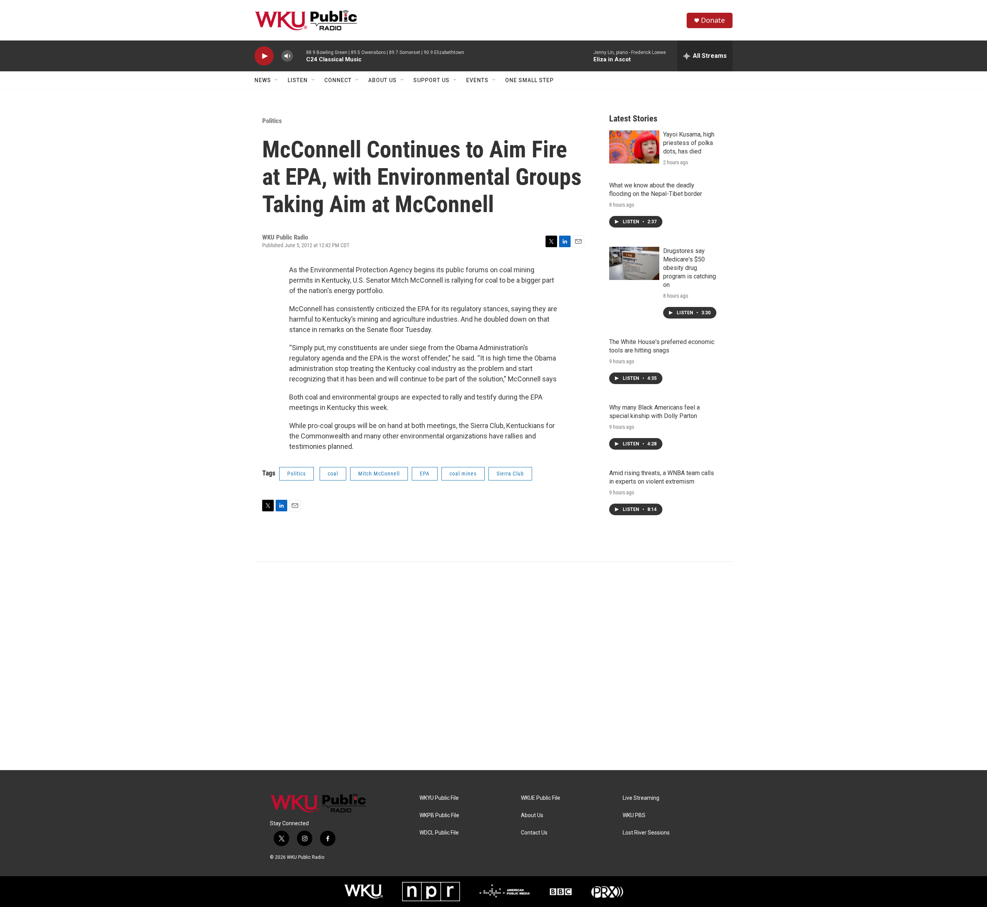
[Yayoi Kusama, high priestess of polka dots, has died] (634, 147)
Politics (272, 121)
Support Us (431, 80)
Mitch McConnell (379, 473)
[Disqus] (493, 666)
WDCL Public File (439, 833)
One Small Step (529, 80)
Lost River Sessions (646, 833)
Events (477, 80)
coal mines (463, 473)
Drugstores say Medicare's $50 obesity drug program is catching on (689, 267)
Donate (713, 20)
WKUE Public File (540, 798)
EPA (424, 473)
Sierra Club (510, 473)
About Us (382, 80)
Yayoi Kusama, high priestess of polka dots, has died (688, 143)
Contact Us (534, 833)
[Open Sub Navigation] (277, 80)
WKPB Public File (439, 815)
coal (333, 473)
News (262, 80)
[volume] (287, 56)
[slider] (299, 56)
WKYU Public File (439, 798)
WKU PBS (634, 815)
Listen (298, 80)
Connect (338, 80)
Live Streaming (641, 798)
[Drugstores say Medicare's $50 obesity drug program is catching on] (634, 263)
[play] (264, 56)
